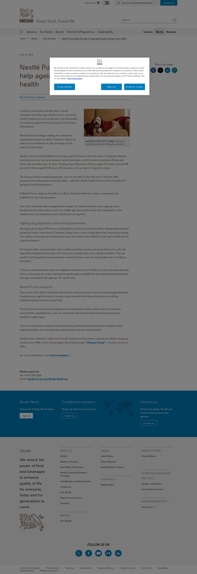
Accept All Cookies (134, 87)
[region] (100, 76)
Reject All (111, 87)
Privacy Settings (64, 87)
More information (75, 78)
